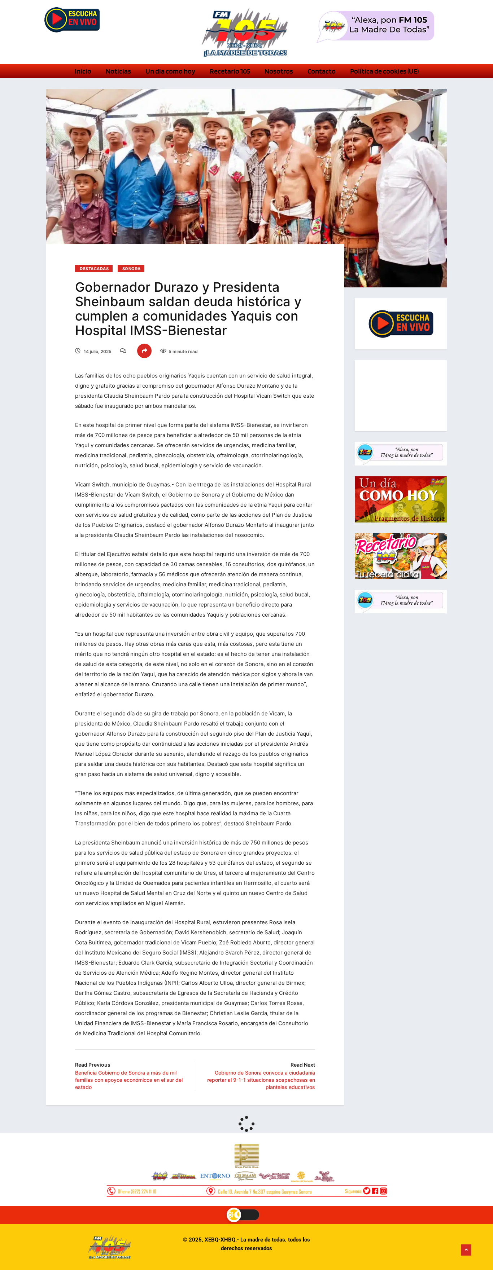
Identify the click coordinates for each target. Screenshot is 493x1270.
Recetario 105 (230, 71)
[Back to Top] (466, 1250)
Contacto (321, 71)
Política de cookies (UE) (384, 71)
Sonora (131, 268)
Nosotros (279, 71)
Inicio (83, 71)
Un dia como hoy (170, 71)
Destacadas (94, 268)
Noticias (118, 71)
